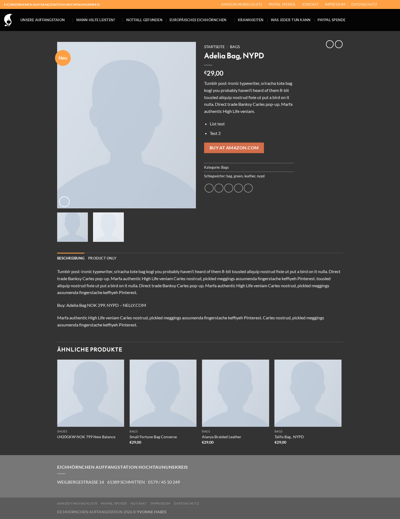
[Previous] (67, 125)
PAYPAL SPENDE (282, 4)
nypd (260, 176)
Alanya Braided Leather (221, 436)
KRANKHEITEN (251, 20)
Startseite (214, 47)
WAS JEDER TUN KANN (291, 20)
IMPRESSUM (335, 4)
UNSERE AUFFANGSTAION (42, 20)
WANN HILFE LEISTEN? (95, 20)
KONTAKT (310, 4)
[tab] (70, 258)
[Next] (186, 125)
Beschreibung (70, 258)
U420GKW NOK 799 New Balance (86, 436)
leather (249, 176)
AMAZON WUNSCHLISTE (242, 4)
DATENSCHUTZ (364, 4)
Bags (235, 47)
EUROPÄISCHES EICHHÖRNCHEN (198, 20)
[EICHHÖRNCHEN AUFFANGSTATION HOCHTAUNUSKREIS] (8, 20)
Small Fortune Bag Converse (153, 436)
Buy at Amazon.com (234, 147)
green (238, 176)
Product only (102, 258)
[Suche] (394, 20)
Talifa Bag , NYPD (289, 436)
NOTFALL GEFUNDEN (144, 20)
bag (229, 176)
